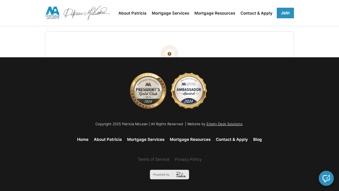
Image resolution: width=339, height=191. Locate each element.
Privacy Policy (188, 159)
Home (82, 139)
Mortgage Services (170, 13)
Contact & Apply (256, 13)
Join (285, 12)
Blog (257, 139)
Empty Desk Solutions (225, 124)
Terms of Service (154, 159)
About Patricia (132, 13)
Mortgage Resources (214, 13)
